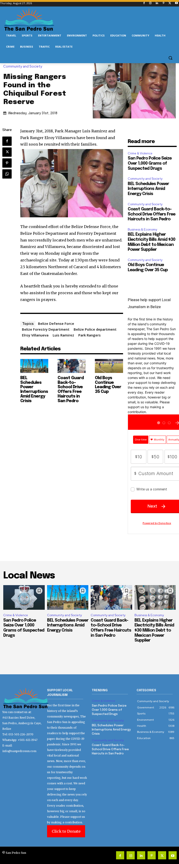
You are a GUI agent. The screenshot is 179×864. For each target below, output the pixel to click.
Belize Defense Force (56, 323)
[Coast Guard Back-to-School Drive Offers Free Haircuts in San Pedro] (72, 366)
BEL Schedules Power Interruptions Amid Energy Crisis (34, 389)
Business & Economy (142, 229)
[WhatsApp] (7, 174)
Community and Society (22, 66)
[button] (170, 57)
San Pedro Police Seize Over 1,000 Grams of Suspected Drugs (150, 163)
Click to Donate (66, 831)
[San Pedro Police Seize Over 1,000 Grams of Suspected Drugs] (24, 597)
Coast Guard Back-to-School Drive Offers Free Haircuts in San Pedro (71, 389)
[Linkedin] (157, 3)
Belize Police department (95, 329)
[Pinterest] (163, 3)
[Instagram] (150, 3)
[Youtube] (176, 3)
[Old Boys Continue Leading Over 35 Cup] (109, 366)
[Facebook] (144, 3)
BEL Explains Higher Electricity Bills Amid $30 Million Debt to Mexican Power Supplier (154, 630)
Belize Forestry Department (45, 329)
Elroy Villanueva (35, 335)
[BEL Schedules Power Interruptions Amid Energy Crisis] (34, 366)
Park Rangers (89, 335)
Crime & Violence (140, 153)
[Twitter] (169, 3)
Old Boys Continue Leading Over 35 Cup (108, 385)
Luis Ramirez (63, 335)
